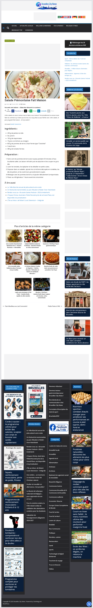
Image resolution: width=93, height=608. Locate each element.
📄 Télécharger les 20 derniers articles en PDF (77, 44)
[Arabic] (59, 17)
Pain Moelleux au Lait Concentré (16, 306)
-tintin (7, 104)
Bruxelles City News (19, 601)
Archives (52, 471)
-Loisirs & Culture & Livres (58, 446)
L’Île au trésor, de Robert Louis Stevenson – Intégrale (25, 200)
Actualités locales (26, 26)
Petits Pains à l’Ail (54, 306)
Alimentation (53, 463)
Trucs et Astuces (54, 565)
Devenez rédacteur (55, 386)
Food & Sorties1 (54, 516)
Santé (51, 546)
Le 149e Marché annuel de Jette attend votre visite (24, 187)
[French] (71, 17)
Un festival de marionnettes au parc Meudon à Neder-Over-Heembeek (31, 190)
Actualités (52, 454)
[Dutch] (65, 17)
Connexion (29, 30)
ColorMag (36, 601)
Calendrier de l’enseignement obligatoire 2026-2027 (36, 517)
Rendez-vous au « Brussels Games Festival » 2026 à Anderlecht (28, 192)
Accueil (14, 26)
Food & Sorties (54, 512)
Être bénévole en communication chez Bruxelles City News (56, 402)
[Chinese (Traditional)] (62, 17)
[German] (74, 17)
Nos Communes (54, 529)
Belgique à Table (72, 26)
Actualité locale (54, 450)
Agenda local (53, 458)
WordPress (6, 604)
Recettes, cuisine (9, 40)
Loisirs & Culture (54, 521)
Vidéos (51, 569)
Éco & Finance (58, 26)
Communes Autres (55, 486)
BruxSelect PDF (17, 30)
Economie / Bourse (55, 501)
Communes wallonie (56, 497)
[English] (68, 17)
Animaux (52, 467)
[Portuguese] (80, 17)
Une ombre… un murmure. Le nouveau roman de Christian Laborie (36, 477)
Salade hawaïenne (15, 124)
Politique (52, 533)
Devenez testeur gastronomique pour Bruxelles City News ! (56, 393)
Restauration (53, 541)
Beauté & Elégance (55, 482)
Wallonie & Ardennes (43, 26)
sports (51, 550)
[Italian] (77, 17)
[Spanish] (84, 17)
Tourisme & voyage (55, 561)
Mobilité (52, 525)
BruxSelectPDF (54, 416)
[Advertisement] (45, 16)
